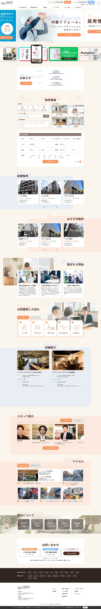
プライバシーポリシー (79, 588)
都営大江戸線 (42, 575)
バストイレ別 (22, 123)
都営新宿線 (55, 575)
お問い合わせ (78, 7)
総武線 (49, 575)
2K (55, 155)
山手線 (29, 578)
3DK (39, 157)
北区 (51, 572)
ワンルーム (33, 155)
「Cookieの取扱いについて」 (70, 607)
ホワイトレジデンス (56, 78)
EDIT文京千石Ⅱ (56, 72)
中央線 (74, 575)
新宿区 (29, 572)
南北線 (36, 575)
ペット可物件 (65, 591)
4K (49, 157)
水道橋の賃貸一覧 (34, 7)
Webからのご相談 (71, 553)
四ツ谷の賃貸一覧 (22, 7)
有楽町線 (69, 575)
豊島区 (56, 572)
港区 (61, 572)
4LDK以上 (62, 157)
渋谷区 (46, 572)
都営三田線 (62, 575)
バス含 (73, 150)
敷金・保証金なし (57, 138)
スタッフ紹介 (67, 7)
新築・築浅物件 (65, 588)
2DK (60, 155)
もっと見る (26, 83)
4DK (55, 157)
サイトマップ (77, 593)
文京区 (35, 572)
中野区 (72, 572)
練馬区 (66, 572)
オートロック (29, 123)
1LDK (50, 155)
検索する (50, 161)
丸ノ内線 (30, 575)
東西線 (35, 578)
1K (39, 155)
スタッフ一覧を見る (50, 448)
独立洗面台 (37, 123)
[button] (44, 207)
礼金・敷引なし (66, 138)
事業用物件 (64, 596)
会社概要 (45, 7)
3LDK (45, 157)
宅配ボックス (22, 125)
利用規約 (76, 591)
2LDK (68, 155)
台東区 (77, 572)
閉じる (85, 607)
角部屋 (42, 123)
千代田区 (40, 572)
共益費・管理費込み (77, 138)
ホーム (53, 588)
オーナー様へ (56, 7)
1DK (44, 155)
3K (31, 157)
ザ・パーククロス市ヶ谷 (56, 84)
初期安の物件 (65, 593)
